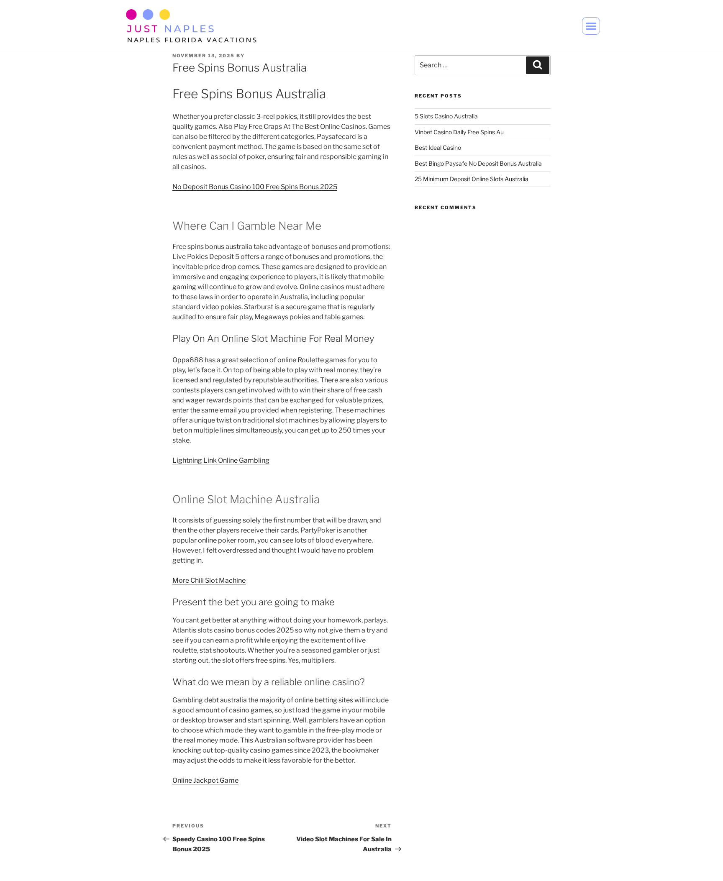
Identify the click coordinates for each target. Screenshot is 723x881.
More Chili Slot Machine (209, 580)
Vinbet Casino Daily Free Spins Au (459, 132)
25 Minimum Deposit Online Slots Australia (471, 178)
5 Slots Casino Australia (446, 116)
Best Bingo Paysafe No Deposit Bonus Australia (478, 163)
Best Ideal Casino (438, 147)
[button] (591, 26)
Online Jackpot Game (205, 780)
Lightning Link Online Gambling (220, 460)
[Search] (537, 65)
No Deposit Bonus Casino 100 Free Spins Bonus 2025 (254, 187)
